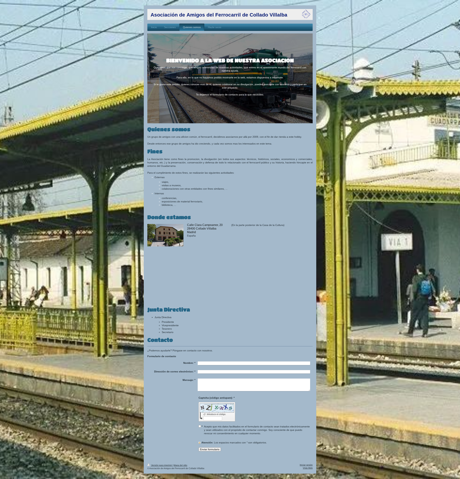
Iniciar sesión (306, 465)
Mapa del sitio (180, 465)
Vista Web (308, 468)
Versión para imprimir (161, 465)
